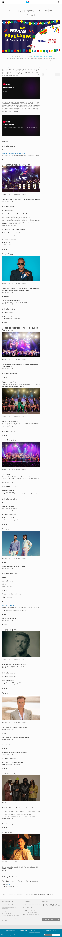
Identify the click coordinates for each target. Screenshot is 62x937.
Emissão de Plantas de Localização (10, 915)
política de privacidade (34, 932)
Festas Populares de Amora (50, 58)
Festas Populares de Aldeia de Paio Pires (16, 58)
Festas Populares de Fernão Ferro (35, 60)
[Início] (31, 3)
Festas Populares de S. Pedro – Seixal (43, 56)
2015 (46, 92)
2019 (46, 80)
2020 (46, 77)
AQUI (8, 884)
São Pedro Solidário (8, 605)
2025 (46, 66)
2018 (46, 83)
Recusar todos (47, 934)
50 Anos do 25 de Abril (7, 904)
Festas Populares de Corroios (17, 60)
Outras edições (48, 60)
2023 (46, 72)
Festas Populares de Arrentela (34, 58)
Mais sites (4, 920)
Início (4, 895)
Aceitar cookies (56, 934)
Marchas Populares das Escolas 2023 (13, 153)
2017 (46, 86)
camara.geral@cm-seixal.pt (31, 914)
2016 (46, 89)
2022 (46, 75)
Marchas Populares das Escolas (12, 67)
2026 (46, 63)
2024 (46, 69)
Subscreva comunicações (50, 919)
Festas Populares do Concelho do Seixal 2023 (21, 56)
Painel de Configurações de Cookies (9, 934)
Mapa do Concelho (6, 913)
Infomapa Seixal (6, 911)
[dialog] (31, 933)
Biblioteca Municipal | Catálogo (9, 918)
